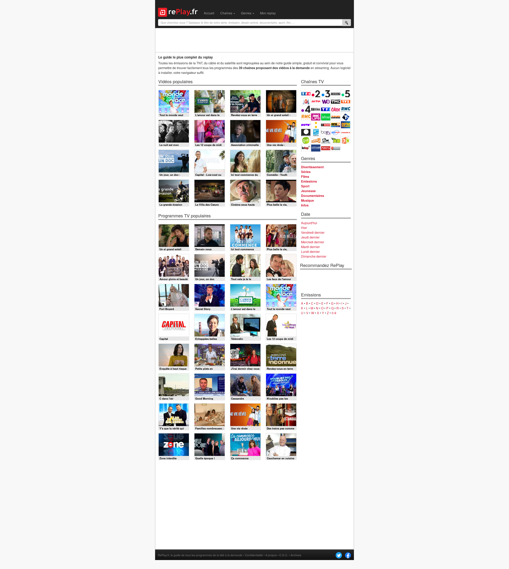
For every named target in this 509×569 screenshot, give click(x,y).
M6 (306, 101)
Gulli (306, 140)
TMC (335, 101)
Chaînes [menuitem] (226, 13)
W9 (325, 101)
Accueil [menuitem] (209, 13)
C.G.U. (283, 555)
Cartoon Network (325, 140)
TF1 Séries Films (325, 109)
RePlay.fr (163, 555)
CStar (316, 109)
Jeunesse (308, 191)
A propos (271, 555)
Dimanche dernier (313, 256)
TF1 (306, 93)
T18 (345, 117)
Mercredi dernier (312, 242)
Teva (325, 117)
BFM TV (335, 124)
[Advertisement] (254, 40)
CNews (325, 124)
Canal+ (335, 93)
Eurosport (335, 132)
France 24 (316, 132)
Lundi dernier (310, 251)
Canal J (316, 140)
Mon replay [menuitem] (268, 13)
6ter (335, 109)
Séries (306, 171)
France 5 (345, 93)
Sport (305, 186)
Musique (307, 200)
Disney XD (335, 140)
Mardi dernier (310, 246)
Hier (304, 227)
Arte (316, 101)
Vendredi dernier (312, 232)
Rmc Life (316, 117)
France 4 (306, 109)
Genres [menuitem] (246, 13)
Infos (305, 205)
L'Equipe (345, 132)
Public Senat (325, 148)
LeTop (306, 148)
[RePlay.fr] (179, 12)
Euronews (306, 132)
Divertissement (312, 167)
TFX (345, 101)
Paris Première (335, 117)
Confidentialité (254, 555)
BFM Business (345, 124)
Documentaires (312, 195)
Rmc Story (306, 117)
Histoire (335, 148)
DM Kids (345, 140)
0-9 (334, 313)
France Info (316, 124)
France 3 (325, 93)
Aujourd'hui (309, 223)
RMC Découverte (345, 109)
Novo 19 (306, 124)
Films (305, 176)
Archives (295, 555)
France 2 (316, 93)
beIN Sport (325, 132)
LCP (316, 148)
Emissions (309, 181)
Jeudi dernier (310, 237)
